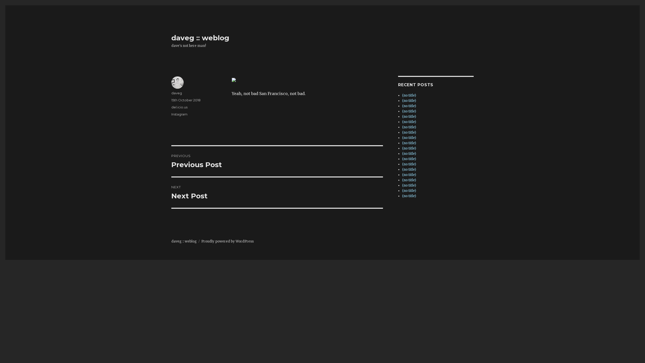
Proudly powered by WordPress (227, 241)
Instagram (179, 114)
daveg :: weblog (200, 38)
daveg (176, 93)
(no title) (409, 95)
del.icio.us (179, 107)
